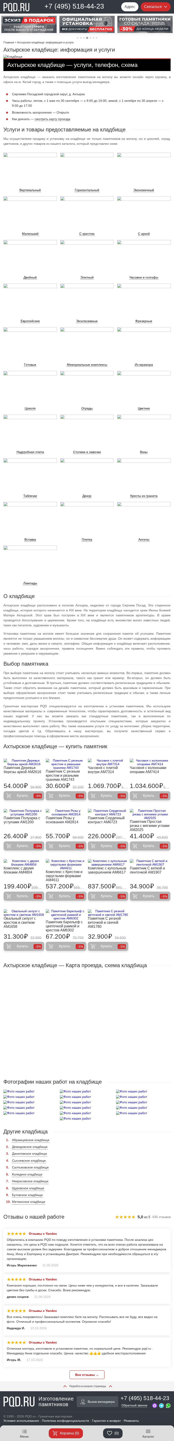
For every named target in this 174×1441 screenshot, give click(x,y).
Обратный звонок (134, 1405)
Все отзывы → (87, 1375)
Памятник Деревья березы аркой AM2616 (22, 770)
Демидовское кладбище (30, 1147)
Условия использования (21, 1420)
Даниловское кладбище (29, 1153)
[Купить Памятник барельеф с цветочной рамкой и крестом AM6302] (66, 914)
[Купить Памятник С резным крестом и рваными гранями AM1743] (66, 764)
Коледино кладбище (27, 1174)
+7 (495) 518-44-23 (74, 6)
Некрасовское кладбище (30, 1181)
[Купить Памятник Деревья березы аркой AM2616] (24, 762)
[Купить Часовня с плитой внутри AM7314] (108, 762)
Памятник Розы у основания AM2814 (62, 820)
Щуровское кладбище (28, 1188)
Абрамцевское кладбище (30, 1140)
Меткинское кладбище (28, 1202)
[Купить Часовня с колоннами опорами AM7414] (150, 762)
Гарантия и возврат (106, 1420)
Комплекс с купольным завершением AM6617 (107, 870)
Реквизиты (131, 1420)
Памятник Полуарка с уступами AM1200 (22, 820)
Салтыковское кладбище (30, 1167)
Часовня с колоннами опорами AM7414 (148, 770)
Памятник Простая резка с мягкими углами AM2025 (149, 826)
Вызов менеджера (101, 1401)
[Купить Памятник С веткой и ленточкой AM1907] (150, 862)
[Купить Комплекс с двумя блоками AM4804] (24, 862)
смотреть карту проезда (52, 119)
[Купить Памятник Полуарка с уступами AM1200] (24, 812)
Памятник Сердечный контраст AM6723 (106, 820)
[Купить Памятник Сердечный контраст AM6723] (108, 812)
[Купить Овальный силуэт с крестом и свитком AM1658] (24, 912)
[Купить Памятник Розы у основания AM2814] (66, 812)
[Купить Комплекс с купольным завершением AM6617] (108, 862)
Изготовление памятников (56, 1401)
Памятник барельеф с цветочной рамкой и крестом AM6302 (64, 926)
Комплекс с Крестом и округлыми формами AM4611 (64, 876)
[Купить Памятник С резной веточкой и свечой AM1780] (108, 912)
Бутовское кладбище (27, 1195)
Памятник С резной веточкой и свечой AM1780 (104, 922)
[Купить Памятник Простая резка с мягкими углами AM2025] (150, 814)
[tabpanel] (29, 24)
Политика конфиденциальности (65, 1420)
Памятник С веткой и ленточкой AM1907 (147, 870)
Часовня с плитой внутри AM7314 (103, 770)
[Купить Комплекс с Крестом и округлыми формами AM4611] (66, 864)
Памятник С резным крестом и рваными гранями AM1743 (63, 775)
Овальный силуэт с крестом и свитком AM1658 (20, 922)
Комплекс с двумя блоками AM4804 (19, 870)
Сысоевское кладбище (29, 1160)
